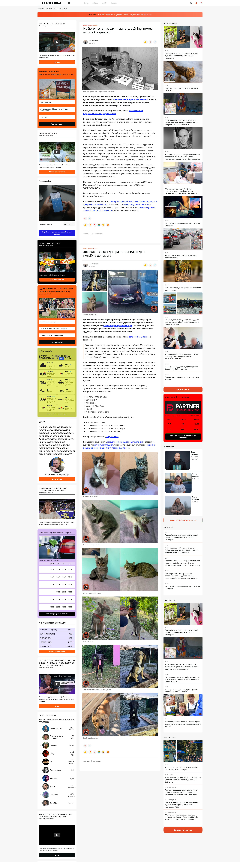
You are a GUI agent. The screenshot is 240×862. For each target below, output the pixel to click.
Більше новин (183, 389)
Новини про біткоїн (57, 652)
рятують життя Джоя (103, 445)
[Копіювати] (155, 42)
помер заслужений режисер (136, 204)
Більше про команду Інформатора (183, 520)
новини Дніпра (97, 234)
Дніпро (86, 3)
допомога (97, 761)
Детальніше (57, 479)
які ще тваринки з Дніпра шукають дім (125, 442)
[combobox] (69, 224)
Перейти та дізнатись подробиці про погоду (57, 233)
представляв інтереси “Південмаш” (130, 99)
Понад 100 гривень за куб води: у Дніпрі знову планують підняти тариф (125, 15)
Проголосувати (57, 124)
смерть (85, 234)
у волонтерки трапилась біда (117, 325)
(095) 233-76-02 (111, 436)
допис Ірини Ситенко (139, 337)
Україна (104, 3)
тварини (86, 761)
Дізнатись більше (57, 280)
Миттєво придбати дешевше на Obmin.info (183, 436)
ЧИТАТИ (57, 855)
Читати (57, 706)
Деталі (57, 62)
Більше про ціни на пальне (57, 614)
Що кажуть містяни (57, 172)
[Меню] (69, 3)
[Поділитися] (150, 42)
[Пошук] (201, 3)
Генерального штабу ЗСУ (60, 414)
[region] (57, 229)
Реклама (114, 3)
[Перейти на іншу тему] (196, 3)
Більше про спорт (183, 830)
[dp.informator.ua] (52, 3)
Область (95, 3)
